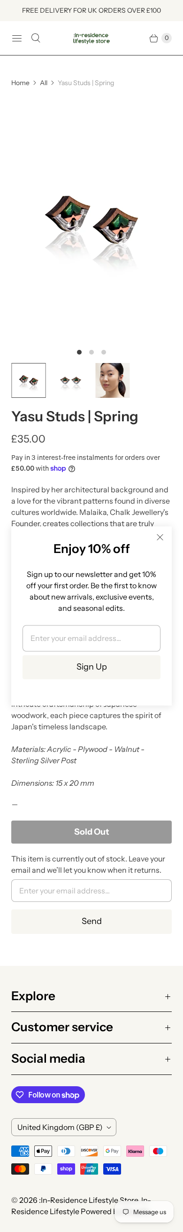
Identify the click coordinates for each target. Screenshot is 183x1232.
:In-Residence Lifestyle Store (88, 1200)
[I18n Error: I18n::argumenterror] (28, 380)
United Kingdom (60, 1127)
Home (20, 83)
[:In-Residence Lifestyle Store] (91, 38)
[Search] (35, 38)
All (43, 83)
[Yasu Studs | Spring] (91, 219)
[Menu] (17, 38)
